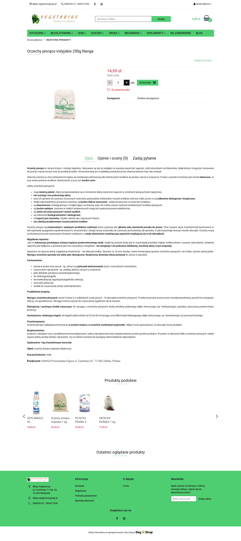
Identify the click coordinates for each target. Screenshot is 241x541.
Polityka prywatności (86, 495)
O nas (126, 486)
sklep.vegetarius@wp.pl (45, 498)
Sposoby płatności (84, 500)
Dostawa (79, 486)
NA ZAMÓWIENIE (181, 33)
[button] (81, 479)
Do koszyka (145, 82)
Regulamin (80, 490)
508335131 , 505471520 (45, 503)
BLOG (199, 33)
